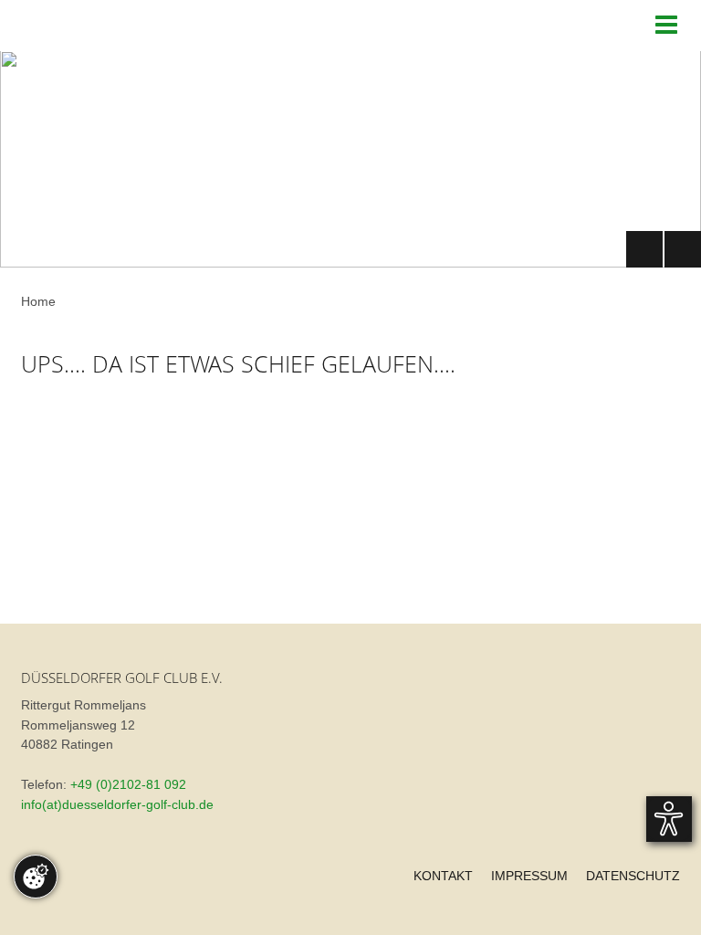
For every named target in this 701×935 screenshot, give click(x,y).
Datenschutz (633, 876)
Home (38, 302)
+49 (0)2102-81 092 (128, 785)
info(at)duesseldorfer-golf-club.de (117, 805)
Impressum (529, 876)
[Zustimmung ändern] (36, 876)
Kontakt (443, 876)
